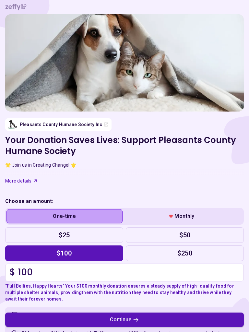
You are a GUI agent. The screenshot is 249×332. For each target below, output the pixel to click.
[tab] (64, 216)
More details (18, 181)
